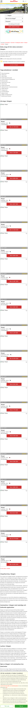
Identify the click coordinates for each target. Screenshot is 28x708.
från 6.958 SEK (14, 178)
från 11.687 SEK (14, 281)
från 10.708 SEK (14, 127)
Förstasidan (7, 42)
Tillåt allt (21, 706)
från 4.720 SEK (14, 152)
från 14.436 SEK (14, 230)
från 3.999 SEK (14, 487)
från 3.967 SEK (14, 204)
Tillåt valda (6, 706)
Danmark (12, 42)
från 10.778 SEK (14, 538)
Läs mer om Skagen (14, 64)
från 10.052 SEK (14, 564)
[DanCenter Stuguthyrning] (14, 1)
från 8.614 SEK (14, 513)
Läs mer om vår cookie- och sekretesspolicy (9, 685)
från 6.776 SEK (14, 410)
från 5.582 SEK (14, 307)
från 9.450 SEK (14, 435)
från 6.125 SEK (14, 332)
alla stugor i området (6, 568)
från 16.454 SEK (14, 358)
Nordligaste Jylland (19, 42)
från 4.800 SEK (14, 255)
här (6, 687)
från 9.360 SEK (14, 461)
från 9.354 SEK (14, 384)
